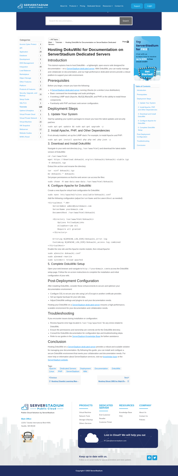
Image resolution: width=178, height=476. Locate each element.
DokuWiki (116, 369)
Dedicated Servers (68, 369)
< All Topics (54, 39)
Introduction (141, 90)
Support (137, 6)
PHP (60, 371)
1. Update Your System (147, 103)
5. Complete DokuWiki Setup (146, 128)
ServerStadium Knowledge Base (86, 336)
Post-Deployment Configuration (143, 135)
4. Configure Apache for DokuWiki (147, 122)
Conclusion (141, 145)
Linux (51, 371)
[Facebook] (149, 457)
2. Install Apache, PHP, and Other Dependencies (147, 108)
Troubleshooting (143, 141)
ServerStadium (72, 371)
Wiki (85, 371)
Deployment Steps (144, 99)
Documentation (101, 369)
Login (149, 6)
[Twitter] (154, 457)
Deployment (85, 369)
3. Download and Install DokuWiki (147, 115)
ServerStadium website (58, 360)
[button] (125, 41)
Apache (52, 369)
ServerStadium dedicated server (80, 69)
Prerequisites (142, 94)
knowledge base (110, 357)
